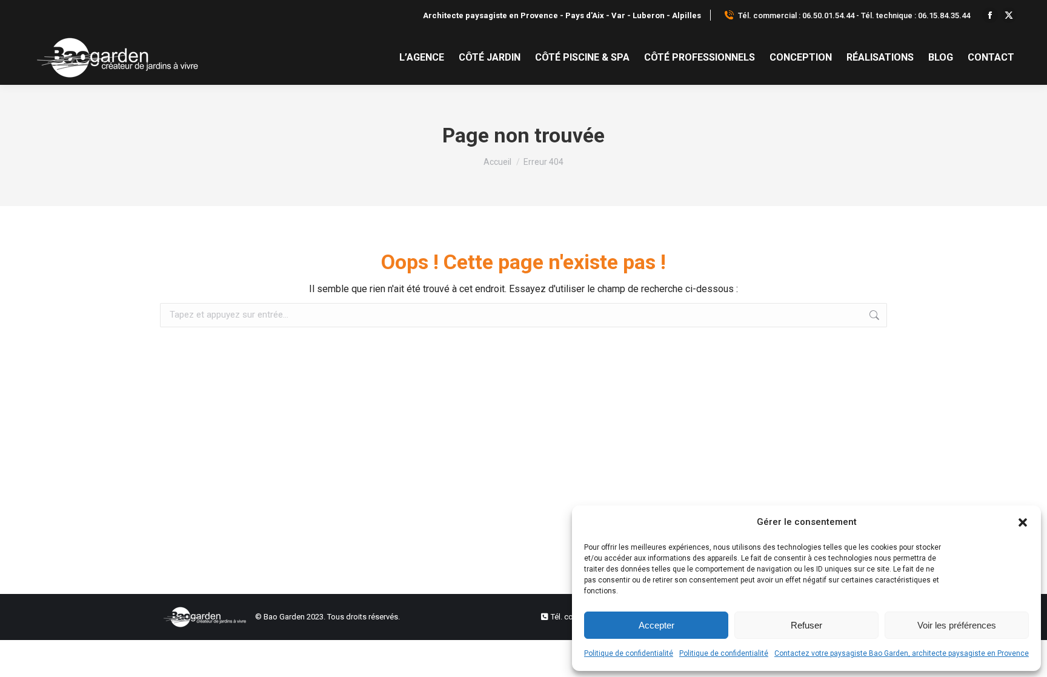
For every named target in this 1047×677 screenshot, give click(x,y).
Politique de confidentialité (628, 653)
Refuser (806, 625)
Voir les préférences (956, 625)
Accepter (656, 625)
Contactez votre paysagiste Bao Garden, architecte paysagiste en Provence (901, 653)
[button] (1023, 522)
